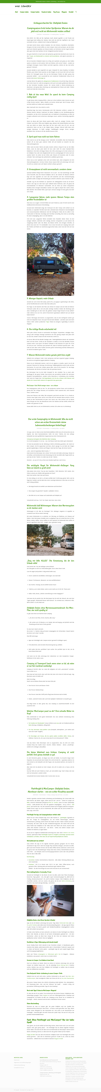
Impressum (16, 1060)
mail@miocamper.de (48, 1070)
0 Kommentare (46, 34)
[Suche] (76, 12)
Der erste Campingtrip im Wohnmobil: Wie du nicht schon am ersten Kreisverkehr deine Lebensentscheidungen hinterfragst (50, 422)
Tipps (47, 322)
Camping (54, 34)
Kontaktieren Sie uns (19, 1067)
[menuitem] (16, 12)
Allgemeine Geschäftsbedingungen (22, 1062)
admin (63, 34)
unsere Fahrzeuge (38, 78)
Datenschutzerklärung (19, 1065)
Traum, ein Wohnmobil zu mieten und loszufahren (44, 56)
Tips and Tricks (58, 795)
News (57, 34)
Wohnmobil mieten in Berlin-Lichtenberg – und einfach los (50, 1)
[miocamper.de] (23, 6)
